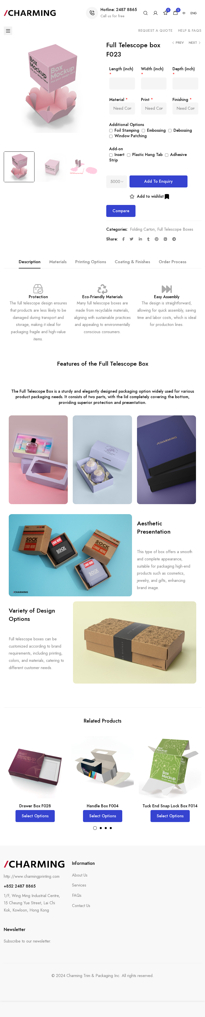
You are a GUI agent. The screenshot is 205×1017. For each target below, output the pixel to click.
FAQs (77, 895)
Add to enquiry (158, 181)
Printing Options (90, 262)
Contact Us (81, 906)
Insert (118, 154)
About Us (80, 875)
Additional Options (126, 124)
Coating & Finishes (132, 262)
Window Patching (130, 136)
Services (79, 885)
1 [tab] (95, 828)
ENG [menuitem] (193, 13)
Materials (57, 262)
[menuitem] (184, 13)
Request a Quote (155, 30)
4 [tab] (111, 828)
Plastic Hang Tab (146, 154)
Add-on (116, 149)
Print (145, 99)
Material (116, 99)
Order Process (172, 262)
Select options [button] (35, 816)
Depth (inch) (183, 69)
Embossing (156, 130)
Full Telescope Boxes (175, 229)
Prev (180, 42)
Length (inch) (121, 69)
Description (29, 262)
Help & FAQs (190, 30)
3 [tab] (106, 828)
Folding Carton (142, 229)
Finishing (180, 99)
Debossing (182, 130)
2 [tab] (101, 828)
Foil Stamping (126, 130)
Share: (112, 239)
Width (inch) (152, 69)
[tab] (29, 261)
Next (193, 42)
